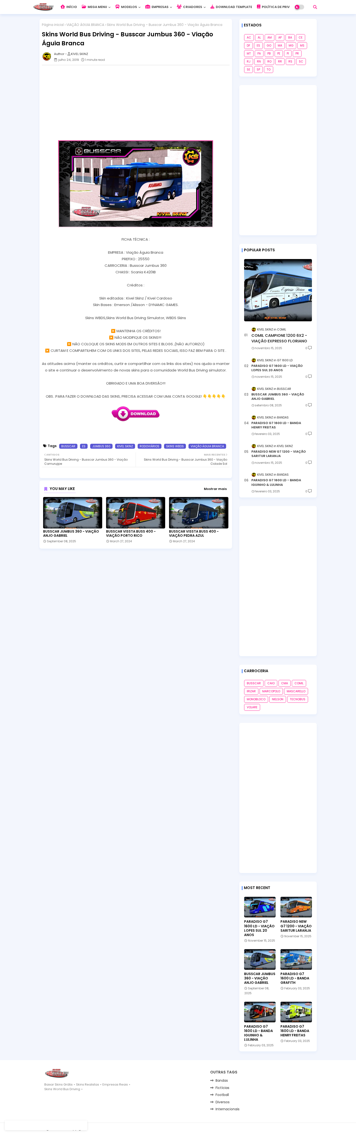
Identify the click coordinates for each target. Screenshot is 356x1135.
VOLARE (252, 707)
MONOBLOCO (256, 699)
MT (249, 53)
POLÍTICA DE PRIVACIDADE (282, 7)
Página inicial (53, 25)
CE (300, 37)
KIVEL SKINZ (125, 446)
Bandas (222, 1080)
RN (259, 61)
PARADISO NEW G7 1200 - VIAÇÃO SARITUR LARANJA (278, 453)
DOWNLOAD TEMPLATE (233, 7)
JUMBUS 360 (101, 446)
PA (259, 53)
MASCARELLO (296, 691)
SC (301, 61)
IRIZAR (251, 691)
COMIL (298, 683)
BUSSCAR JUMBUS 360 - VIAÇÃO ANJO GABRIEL (71, 533)
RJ (248, 61)
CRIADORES (192, 7)
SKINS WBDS (175, 446)
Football (222, 1094)
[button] (315, 7)
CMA (284, 683)
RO (269, 61)
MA (280, 45)
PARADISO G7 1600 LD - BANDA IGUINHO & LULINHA (276, 482)
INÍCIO (71, 7)
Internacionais (228, 1109)
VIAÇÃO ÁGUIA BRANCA (85, 25)
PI (288, 53)
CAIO (271, 683)
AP (280, 37)
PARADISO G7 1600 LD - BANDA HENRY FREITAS (276, 425)
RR (280, 61)
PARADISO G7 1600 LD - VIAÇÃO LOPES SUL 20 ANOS (277, 368)
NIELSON (277, 699)
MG (291, 45)
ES (83, 446)
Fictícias (222, 1087)
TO (269, 69)
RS (290, 61)
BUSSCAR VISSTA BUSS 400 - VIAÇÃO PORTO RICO (131, 533)
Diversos (223, 1102)
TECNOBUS (297, 699)
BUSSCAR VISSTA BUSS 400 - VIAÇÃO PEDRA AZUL (194, 533)
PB (269, 53)
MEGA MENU (97, 7)
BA (290, 37)
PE (278, 53)
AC (249, 37)
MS (302, 45)
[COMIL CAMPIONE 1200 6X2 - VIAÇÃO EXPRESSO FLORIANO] (278, 290)
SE (248, 69)
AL (259, 37)
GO (269, 45)
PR (297, 53)
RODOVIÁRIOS (149, 446)
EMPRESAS (160, 7)
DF (248, 45)
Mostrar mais (215, 489)
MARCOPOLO (271, 691)
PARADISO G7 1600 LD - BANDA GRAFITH (294, 978)
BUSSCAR (68, 446)
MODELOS (128, 7)
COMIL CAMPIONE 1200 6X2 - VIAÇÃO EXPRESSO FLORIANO (279, 338)
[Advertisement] (138, 103)
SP (258, 69)
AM (269, 37)
